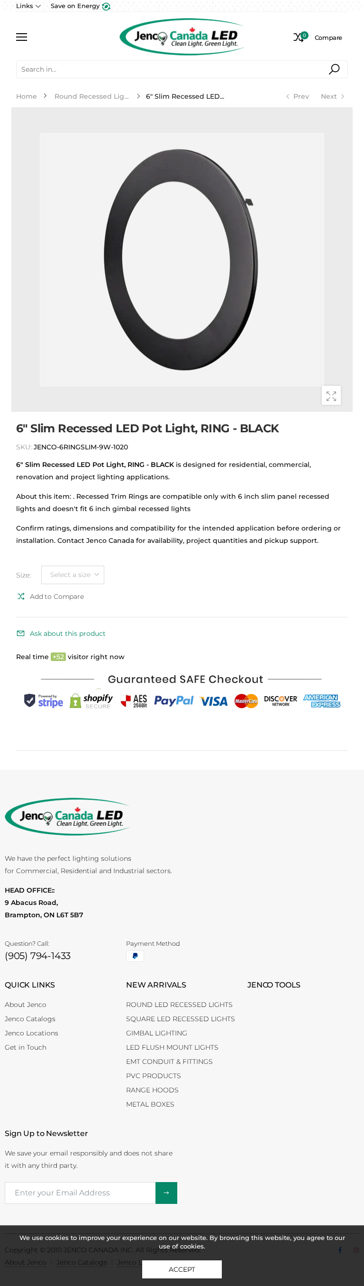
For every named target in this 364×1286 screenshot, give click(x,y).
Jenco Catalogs (30, 1019)
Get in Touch (25, 1047)
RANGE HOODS (152, 1090)
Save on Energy (76, 5)
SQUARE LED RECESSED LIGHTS (180, 1019)
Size (23, 575)
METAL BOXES (150, 1104)
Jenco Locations (31, 1033)
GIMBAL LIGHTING (156, 1033)
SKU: (25, 447)
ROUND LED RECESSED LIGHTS (179, 1004)
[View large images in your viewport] (331, 395)
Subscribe (166, 1193)
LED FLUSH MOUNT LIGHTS (172, 1047)
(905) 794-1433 (38, 955)
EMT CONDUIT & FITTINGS (169, 1061)
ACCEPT (182, 1269)
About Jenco (25, 1004)
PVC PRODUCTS (153, 1076)
